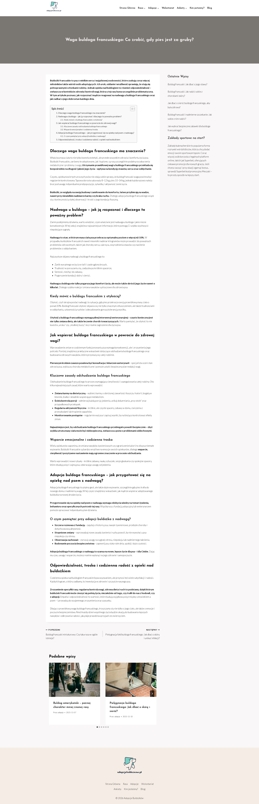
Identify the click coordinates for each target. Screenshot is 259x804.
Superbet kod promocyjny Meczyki (193, 171)
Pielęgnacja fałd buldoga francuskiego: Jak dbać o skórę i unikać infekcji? (132, 634)
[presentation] (74, 680)
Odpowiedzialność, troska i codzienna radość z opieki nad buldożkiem (89, 139)
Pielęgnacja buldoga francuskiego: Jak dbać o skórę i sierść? (130, 707)
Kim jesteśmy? (197, 8)
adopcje (61, 712)
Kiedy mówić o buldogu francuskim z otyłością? (83, 120)
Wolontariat (168, 8)
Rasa (125, 784)
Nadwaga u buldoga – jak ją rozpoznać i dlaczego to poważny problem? (90, 116)
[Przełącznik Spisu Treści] (131, 109)
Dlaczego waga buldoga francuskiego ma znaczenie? (81, 113)
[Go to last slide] (53, 693)
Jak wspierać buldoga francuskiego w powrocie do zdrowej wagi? (87, 123)
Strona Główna (127, 8)
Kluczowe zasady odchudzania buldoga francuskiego (85, 126)
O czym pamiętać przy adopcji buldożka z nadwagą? (85, 136)
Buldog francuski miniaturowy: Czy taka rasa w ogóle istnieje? (72, 634)
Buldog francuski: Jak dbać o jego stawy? (187, 84)
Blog (209, 8)
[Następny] (152, 693)
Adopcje (134, 784)
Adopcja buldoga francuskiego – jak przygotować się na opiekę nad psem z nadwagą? (96, 133)
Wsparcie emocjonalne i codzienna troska (81, 129)
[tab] (97, 727)
